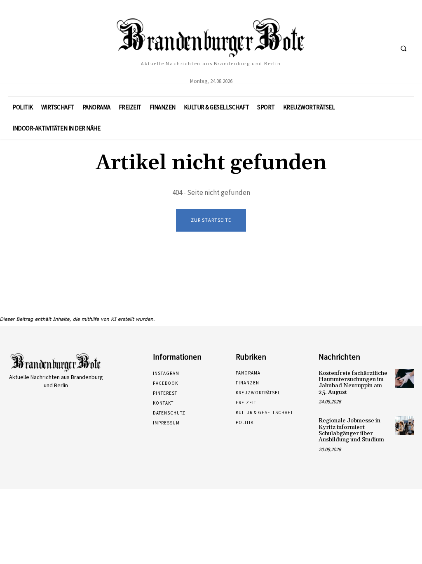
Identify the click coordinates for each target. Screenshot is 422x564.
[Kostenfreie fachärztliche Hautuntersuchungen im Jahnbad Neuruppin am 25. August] (404, 378)
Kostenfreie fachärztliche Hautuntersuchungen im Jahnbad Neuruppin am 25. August (353, 383)
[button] (403, 48)
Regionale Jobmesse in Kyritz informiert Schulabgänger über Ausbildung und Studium (351, 430)
